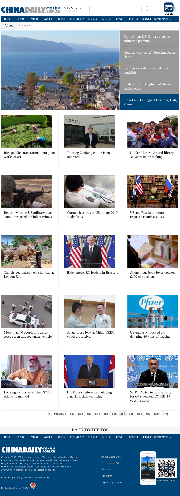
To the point (25, 25)
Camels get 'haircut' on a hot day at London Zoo (29, 274)
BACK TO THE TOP (90, 430)
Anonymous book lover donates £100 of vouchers (152, 274)
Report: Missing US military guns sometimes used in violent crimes (28, 214)
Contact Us (107, 469)
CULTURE (106, 19)
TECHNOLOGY (77, 19)
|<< (48, 413)
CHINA (61, 19)
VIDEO (34, 19)
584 (97, 413)
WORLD (48, 19)
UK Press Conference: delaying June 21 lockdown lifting (89, 394)
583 (89, 413)
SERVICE (147, 19)
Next (157, 413)
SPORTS (133, 19)
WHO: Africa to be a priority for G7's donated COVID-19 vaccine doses (150, 396)
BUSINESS (93, 19)
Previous (60, 413)
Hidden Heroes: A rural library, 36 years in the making (152, 155)
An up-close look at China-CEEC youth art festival (90, 334)
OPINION (21, 19)
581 (72, 413)
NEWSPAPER (160, 19)
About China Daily (111, 456)
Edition (71, 8)
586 (114, 413)
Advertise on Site (110, 463)
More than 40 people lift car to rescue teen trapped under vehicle (28, 334)
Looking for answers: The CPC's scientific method (27, 394)
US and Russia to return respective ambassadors (147, 214)
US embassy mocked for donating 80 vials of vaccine (150, 334)
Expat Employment (111, 482)
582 (80, 413)
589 (139, 413)
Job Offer (106, 475)
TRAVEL (120, 19)
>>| (166, 413)
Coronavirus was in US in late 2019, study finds (92, 214)
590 (148, 413)
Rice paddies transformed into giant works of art (29, 155)
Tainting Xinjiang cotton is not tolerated (89, 155)
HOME (7, 19)
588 (131, 413)
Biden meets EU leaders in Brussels (92, 272)
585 (106, 413)
